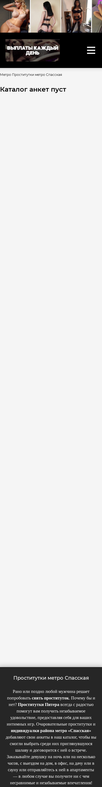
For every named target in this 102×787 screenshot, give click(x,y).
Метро (5, 75)
